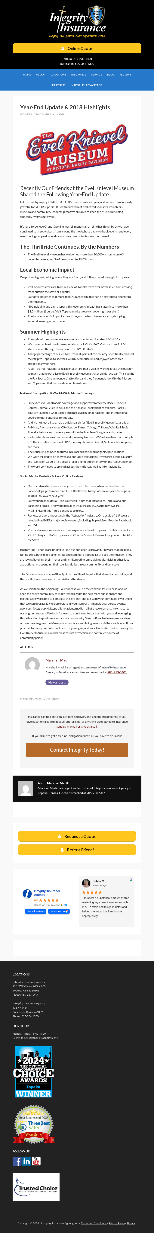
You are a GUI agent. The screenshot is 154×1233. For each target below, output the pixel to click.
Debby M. (98, 881)
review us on (57, 911)
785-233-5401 (82, 58)
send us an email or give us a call (77, 726)
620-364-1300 (84, 63)
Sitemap (131, 1223)
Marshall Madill (57, 660)
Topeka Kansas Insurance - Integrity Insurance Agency (77, 22)
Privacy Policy (117, 1223)
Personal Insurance (47, 699)
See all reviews (36, 911)
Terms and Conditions (94, 1223)
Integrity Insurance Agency (47, 892)
